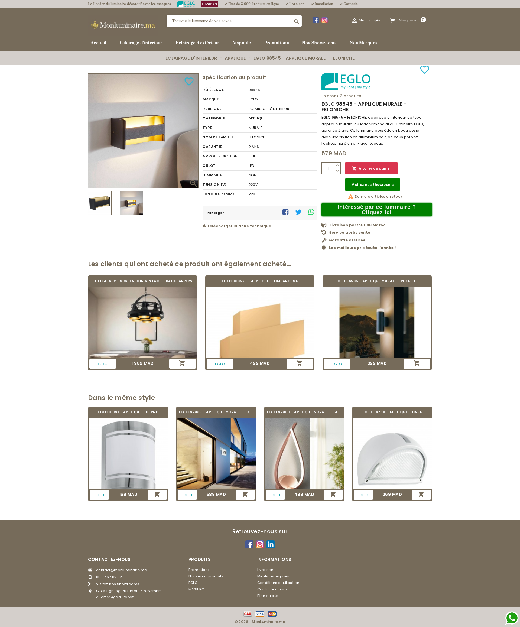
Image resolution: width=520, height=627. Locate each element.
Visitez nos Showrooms (373, 184)
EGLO (193, 582)
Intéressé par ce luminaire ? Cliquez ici (376, 209)
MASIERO (196, 589)
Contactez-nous (109, 559)
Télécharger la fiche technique (238, 226)
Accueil (98, 43)
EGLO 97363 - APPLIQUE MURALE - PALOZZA (304, 412)
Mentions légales (273, 576)
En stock (330, 96)
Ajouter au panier (371, 168)
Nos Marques (364, 43)
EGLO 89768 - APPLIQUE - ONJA (392, 412)
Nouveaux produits (205, 576)
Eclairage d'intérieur (140, 43)
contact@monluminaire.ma (121, 570)
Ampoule (241, 43)
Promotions (276, 43)
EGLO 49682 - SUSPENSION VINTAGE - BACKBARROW (142, 281)
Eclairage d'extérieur (197, 43)
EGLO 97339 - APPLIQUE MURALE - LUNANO (216, 412)
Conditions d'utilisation (278, 582)
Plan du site (268, 595)
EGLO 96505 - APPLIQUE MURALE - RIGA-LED (377, 281)
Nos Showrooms (319, 43)
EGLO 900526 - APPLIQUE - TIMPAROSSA (260, 281)
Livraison (265, 569)
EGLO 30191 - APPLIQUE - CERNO (128, 412)
